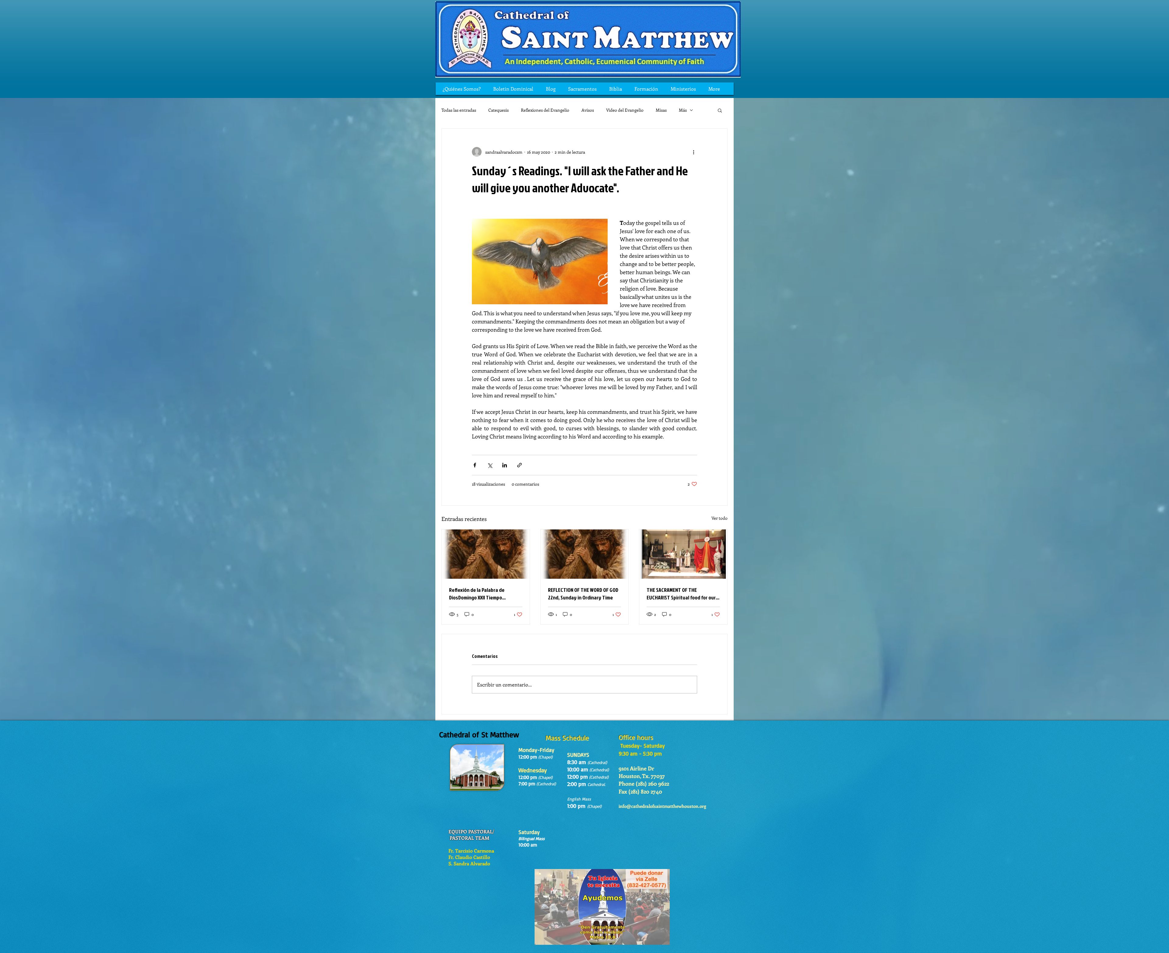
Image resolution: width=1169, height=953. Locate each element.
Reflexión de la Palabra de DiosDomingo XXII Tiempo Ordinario (476, 593)
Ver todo (719, 518)
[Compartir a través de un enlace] (519, 465)
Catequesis (498, 110)
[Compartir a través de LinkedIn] (504, 465)
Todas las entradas (458, 110)
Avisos (587, 110)
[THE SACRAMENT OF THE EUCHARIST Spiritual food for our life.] (683, 554)
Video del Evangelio (625, 110)
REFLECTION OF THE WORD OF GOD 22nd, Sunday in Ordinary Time (583, 593)
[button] (720, 110)
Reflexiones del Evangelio (545, 110)
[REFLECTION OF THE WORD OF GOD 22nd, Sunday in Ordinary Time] (585, 554)
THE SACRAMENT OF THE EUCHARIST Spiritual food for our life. (681, 593)
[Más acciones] (693, 151)
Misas (661, 110)
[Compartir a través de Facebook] (475, 465)
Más (683, 110)
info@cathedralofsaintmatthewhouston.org (662, 806)
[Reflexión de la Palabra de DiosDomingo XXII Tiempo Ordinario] (486, 554)
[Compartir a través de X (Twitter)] (490, 465)
